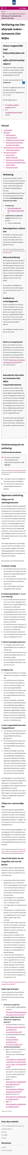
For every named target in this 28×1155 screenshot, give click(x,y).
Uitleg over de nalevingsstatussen (18, 470)
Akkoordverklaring (11, 138)
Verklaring (7, 133)
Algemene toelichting (10, 152)
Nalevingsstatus (11, 135)
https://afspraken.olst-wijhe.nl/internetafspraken (15, 210)
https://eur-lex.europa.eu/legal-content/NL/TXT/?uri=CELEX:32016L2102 (16, 1029)
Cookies (3, 1147)
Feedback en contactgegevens (15, 140)
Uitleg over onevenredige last (15, 160)
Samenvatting (8, 130)
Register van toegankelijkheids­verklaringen (13, 14)
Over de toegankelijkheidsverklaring (12, 1126)
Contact (3, 1138)
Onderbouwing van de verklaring (14, 147)
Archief (4, 1135)
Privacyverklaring (6, 1150)
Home (3, 11)
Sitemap (4, 1132)
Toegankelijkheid (6, 1129)
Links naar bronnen (12, 167)
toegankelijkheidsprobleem (13, 112)
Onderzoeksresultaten (13, 150)
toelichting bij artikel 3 (17, 851)
